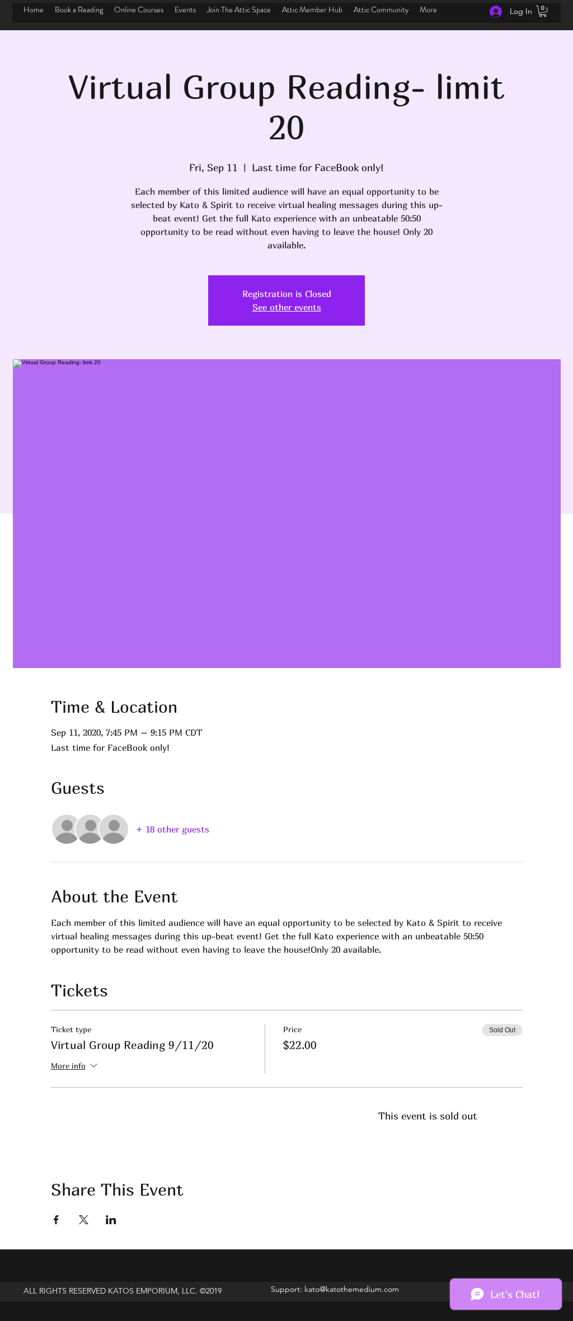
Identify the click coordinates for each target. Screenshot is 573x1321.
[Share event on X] (83, 1219)
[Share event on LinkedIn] (111, 1219)
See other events (286, 307)
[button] (542, 11)
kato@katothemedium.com (351, 1289)
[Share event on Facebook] (56, 1219)
